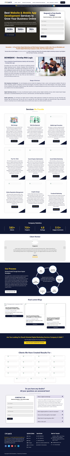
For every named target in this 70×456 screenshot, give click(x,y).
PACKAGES (52, 2)
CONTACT (56, 2)
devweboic (7, 310)
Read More (14, 316)
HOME (16, 2)
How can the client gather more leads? (47, 415)
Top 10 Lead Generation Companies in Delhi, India (12, 308)
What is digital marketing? (44, 396)
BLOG (48, 2)
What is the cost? (42, 421)
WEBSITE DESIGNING (26, 2)
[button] (50, 396)
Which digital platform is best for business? (48, 411)
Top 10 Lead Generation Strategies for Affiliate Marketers (53, 319)
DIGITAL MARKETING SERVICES (39, 2)
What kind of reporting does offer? (46, 418)
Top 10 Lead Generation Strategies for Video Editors (34, 316)
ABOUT (19, 2)
